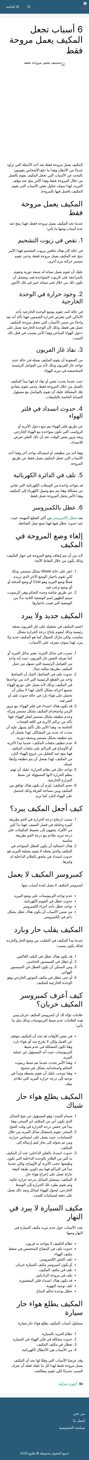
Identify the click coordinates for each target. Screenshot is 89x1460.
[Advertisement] (44, 117)
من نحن (79, 1413)
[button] (29, 7)
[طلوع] (82, 7)
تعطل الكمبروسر (65, 518)
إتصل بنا (79, 1420)
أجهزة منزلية (68, 1384)
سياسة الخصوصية (72, 1428)
